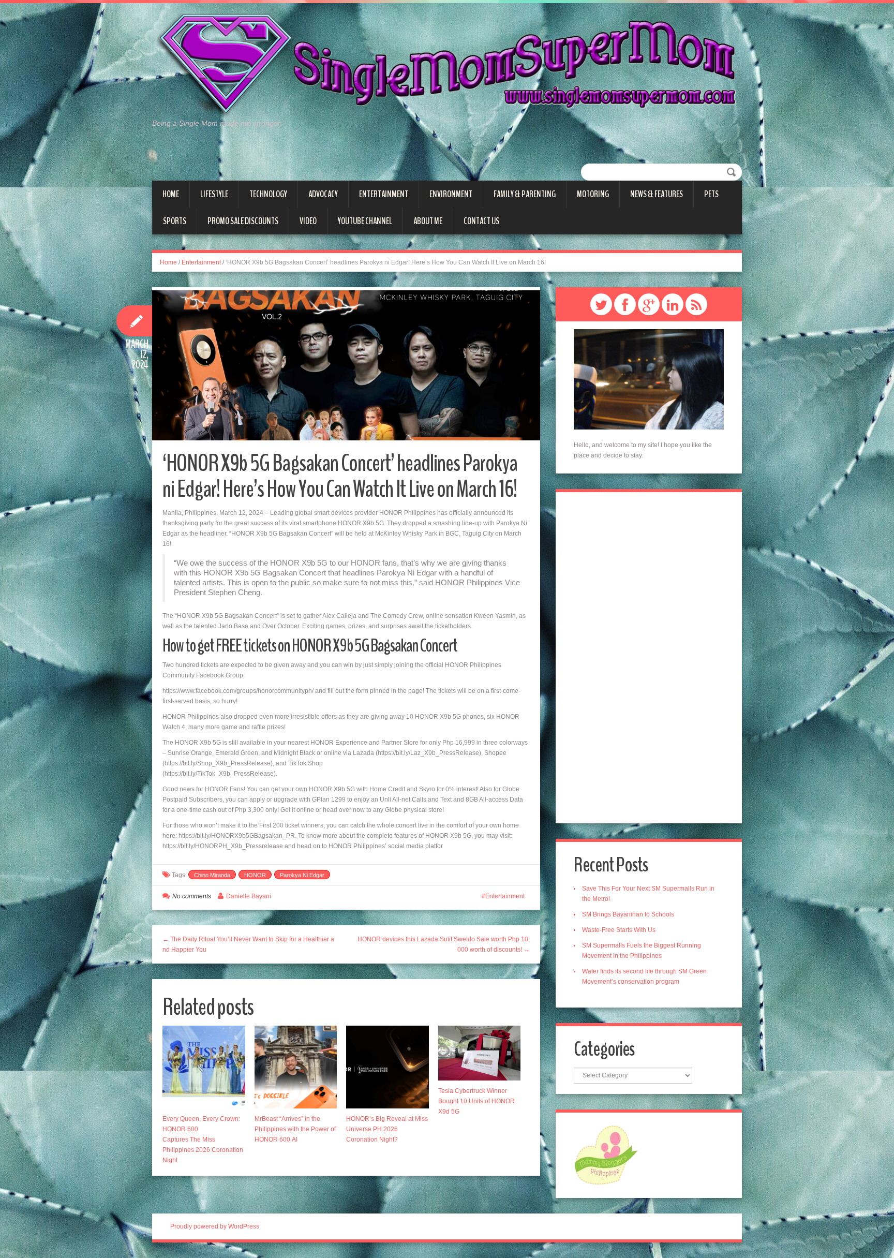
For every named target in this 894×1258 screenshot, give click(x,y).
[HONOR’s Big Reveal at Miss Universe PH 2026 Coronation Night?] (387, 1067)
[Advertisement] (649, 657)
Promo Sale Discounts (242, 221)
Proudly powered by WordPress (214, 1226)
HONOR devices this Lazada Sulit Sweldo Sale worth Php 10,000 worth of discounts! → (443, 944)
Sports (174, 221)
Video (308, 221)
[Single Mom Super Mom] (447, 65)
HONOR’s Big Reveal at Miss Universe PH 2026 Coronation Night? (387, 1129)
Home (170, 194)
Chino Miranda (212, 875)
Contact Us (481, 221)
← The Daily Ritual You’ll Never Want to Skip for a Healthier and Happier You (248, 944)
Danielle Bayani (248, 896)
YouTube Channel (365, 221)
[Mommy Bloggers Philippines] (606, 1154)
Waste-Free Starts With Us (618, 930)
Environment (450, 194)
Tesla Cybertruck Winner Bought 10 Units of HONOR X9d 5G (476, 1101)
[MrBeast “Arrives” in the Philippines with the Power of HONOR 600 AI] (296, 1067)
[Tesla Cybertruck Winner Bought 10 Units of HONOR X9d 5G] (479, 1053)
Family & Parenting (525, 194)
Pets (711, 194)
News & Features (656, 194)
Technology (268, 194)
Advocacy (323, 194)
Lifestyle (214, 194)
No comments (191, 896)
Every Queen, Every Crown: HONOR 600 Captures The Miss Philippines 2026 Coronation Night (202, 1139)
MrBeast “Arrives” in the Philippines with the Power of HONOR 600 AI (295, 1129)
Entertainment (383, 194)
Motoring (593, 194)
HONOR (255, 875)
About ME (427, 221)
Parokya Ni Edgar (302, 875)
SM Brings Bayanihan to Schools (628, 914)
